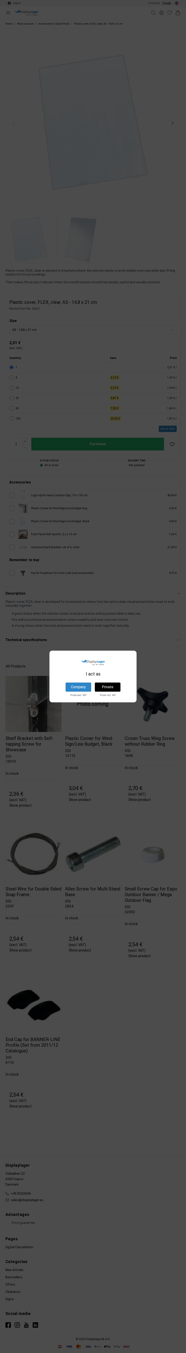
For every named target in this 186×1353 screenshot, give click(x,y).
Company (78, 687)
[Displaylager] (93, 662)
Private (107, 687)
